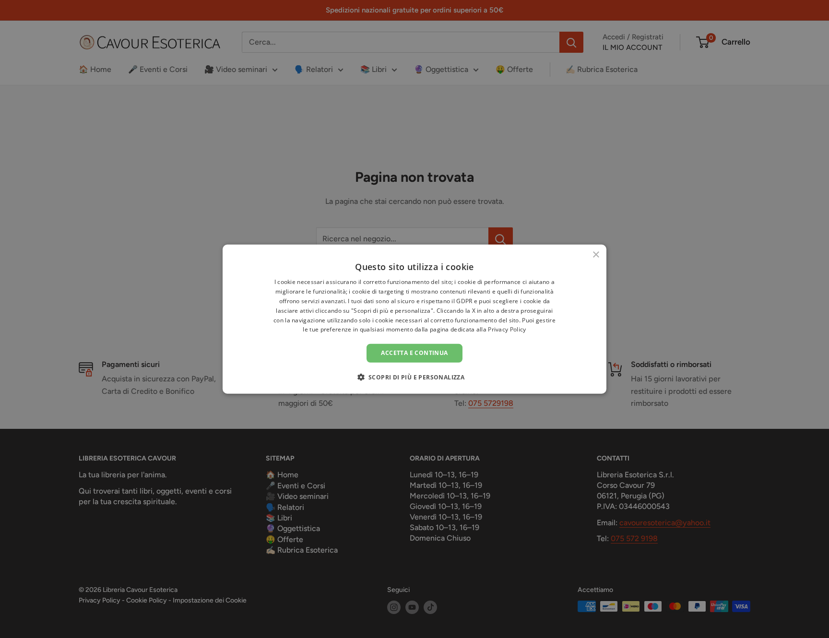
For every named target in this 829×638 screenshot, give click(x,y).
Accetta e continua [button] (414, 353)
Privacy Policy (507, 329)
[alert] (414, 319)
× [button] (595, 255)
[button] (415, 376)
